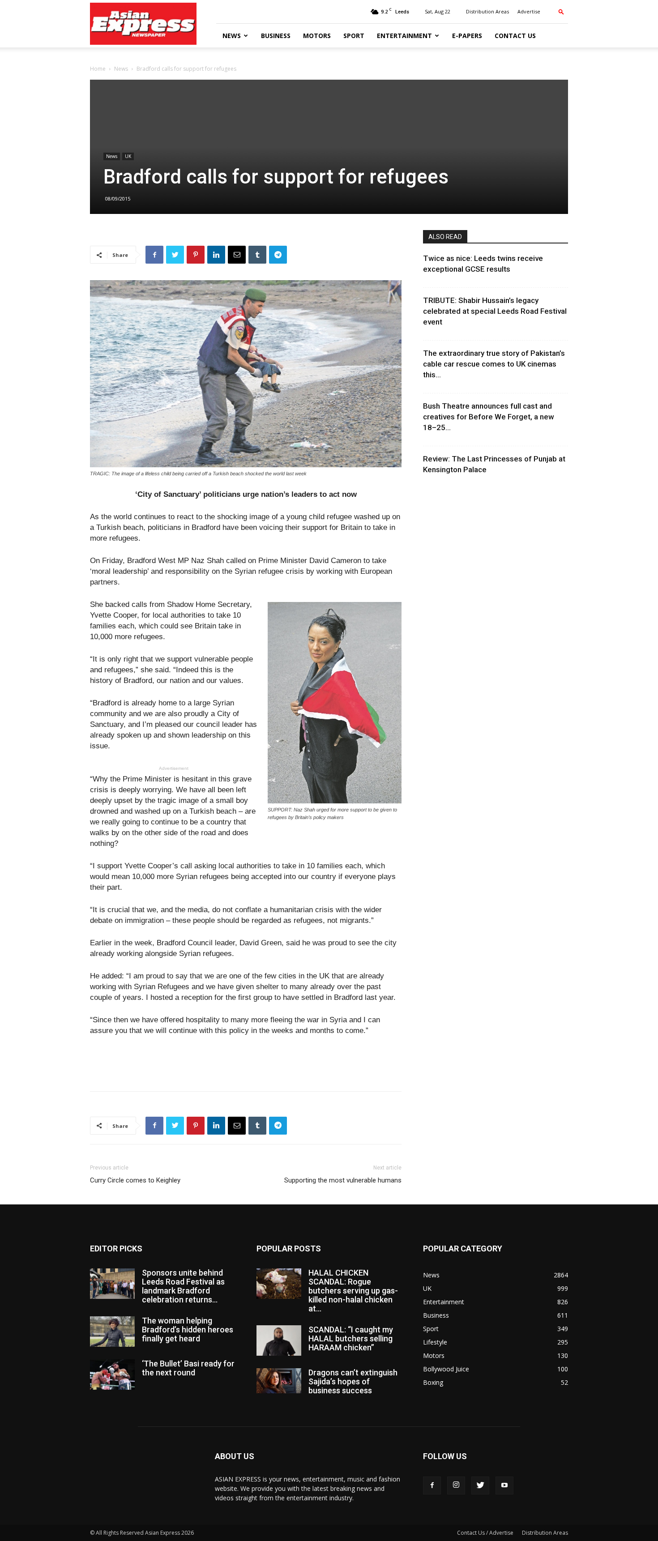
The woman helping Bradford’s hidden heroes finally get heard (187, 1329)
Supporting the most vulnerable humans (343, 1180)
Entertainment (404, 35)
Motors (317, 35)
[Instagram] (456, 1485)
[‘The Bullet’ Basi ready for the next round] (112, 1374)
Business (276, 35)
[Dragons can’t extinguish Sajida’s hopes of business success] (278, 1380)
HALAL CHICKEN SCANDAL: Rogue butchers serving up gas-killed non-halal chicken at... (353, 1290)
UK (128, 156)
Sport (353, 35)
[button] (561, 11)
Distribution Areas (487, 11)
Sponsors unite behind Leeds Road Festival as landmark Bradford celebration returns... (183, 1286)
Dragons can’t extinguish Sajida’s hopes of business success (352, 1381)
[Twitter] (480, 1485)
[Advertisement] (245, 1061)
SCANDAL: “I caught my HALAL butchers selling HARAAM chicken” (350, 1338)
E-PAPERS (467, 35)
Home (98, 69)
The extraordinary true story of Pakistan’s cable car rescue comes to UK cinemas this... (494, 364)
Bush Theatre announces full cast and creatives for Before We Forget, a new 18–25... (488, 416)
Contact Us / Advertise (485, 1533)
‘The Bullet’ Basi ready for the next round (188, 1368)
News (231, 35)
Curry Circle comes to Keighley (135, 1180)
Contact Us (515, 35)
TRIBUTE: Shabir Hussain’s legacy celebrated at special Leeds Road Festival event (495, 311)
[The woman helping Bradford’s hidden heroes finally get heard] (112, 1331)
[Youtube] (504, 1485)
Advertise (528, 11)
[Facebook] (432, 1485)
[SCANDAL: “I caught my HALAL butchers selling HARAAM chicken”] (278, 1340)
